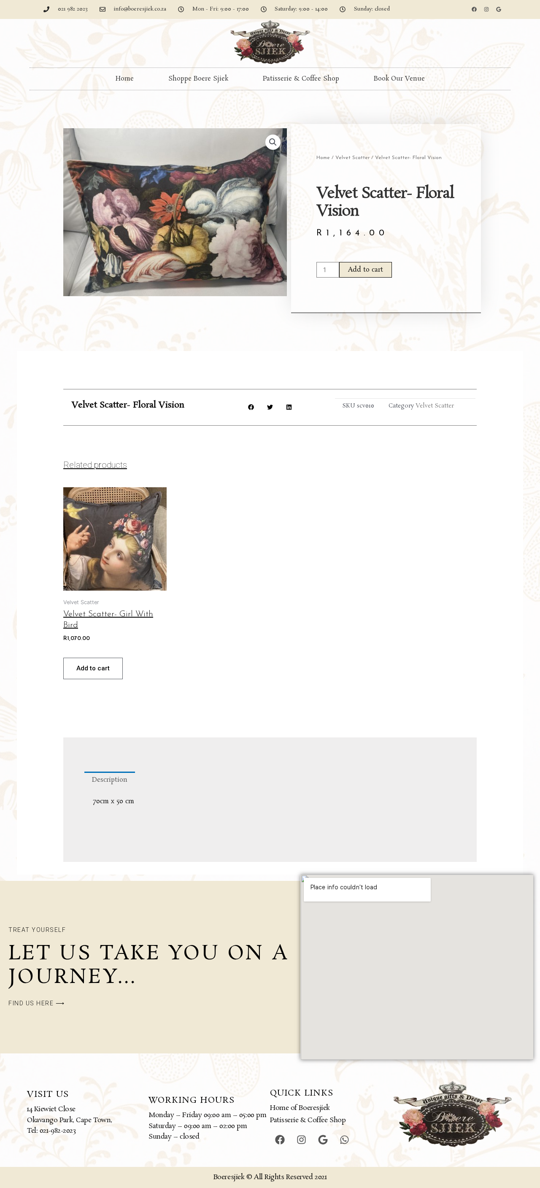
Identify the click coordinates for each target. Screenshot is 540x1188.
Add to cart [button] (93, 668)
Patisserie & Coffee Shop (301, 78)
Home (125, 78)
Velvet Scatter (352, 157)
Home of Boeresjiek (300, 1108)
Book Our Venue (399, 78)
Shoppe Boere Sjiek (198, 78)
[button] (273, 142)
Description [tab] (109, 779)
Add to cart (365, 269)
